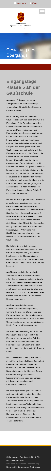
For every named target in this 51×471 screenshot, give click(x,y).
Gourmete (21, 3)
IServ (34, 3)
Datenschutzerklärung (16, 464)
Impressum (33, 464)
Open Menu (42, 11)
